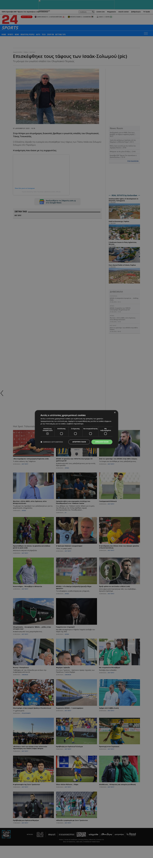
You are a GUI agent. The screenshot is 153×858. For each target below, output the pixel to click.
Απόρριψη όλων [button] (79, 442)
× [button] (115, 412)
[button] (52, 442)
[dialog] (76, 429)
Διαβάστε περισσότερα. (75, 424)
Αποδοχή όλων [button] (101, 442)
